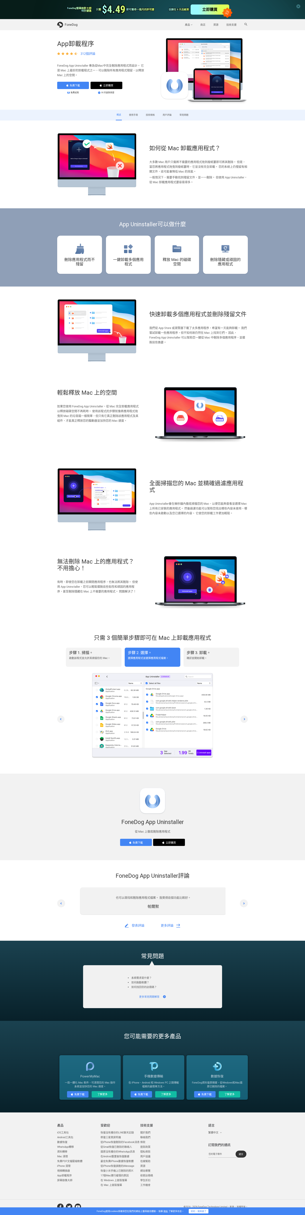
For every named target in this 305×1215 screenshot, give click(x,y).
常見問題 (184, 115)
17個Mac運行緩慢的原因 (115, 1175)
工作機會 (145, 1185)
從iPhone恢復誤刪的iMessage (117, 1165)
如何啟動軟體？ (140, 982)
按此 (165, 1211)
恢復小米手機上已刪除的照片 (117, 1170)
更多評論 (167, 926)
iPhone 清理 (64, 1165)
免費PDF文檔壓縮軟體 (69, 1161)
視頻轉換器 (63, 1170)
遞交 (241, 1154)
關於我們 (145, 1132)
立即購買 (108, 85)
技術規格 (150, 115)
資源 (215, 24)
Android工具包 (65, 1137)
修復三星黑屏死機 (111, 1137)
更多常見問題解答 (149, 996)
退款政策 (145, 1146)
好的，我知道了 (198, 1211)
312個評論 (88, 54)
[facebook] (60, 1207)
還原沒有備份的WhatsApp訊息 (118, 1151)
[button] (60, 719)
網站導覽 (145, 1170)
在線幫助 (145, 1161)
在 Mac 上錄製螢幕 (111, 1185)
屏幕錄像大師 (64, 1180)
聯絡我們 (145, 1137)
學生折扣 (145, 1180)
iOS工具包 (63, 1132)
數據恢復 (62, 1142)
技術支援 (231, 24)
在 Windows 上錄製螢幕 (114, 1180)
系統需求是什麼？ (141, 977)
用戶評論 (167, 115)
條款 (142, 1142)
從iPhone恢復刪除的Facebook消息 (120, 1142)
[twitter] (69, 1207)
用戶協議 (145, 1156)
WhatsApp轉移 (65, 1146)
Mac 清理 (62, 1156)
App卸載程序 (64, 1175)
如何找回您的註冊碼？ (144, 987)
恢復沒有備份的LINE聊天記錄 (117, 1132)
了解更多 (102, 1094)
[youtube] (78, 1207)
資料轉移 (62, 1151)
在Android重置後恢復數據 (115, 1156)
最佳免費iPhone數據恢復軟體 (117, 1161)
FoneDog (71, 25)
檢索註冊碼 (146, 1175)
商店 (202, 24)
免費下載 (75, 85)
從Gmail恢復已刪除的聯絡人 (116, 1146)
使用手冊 (133, 115)
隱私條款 (145, 1151)
